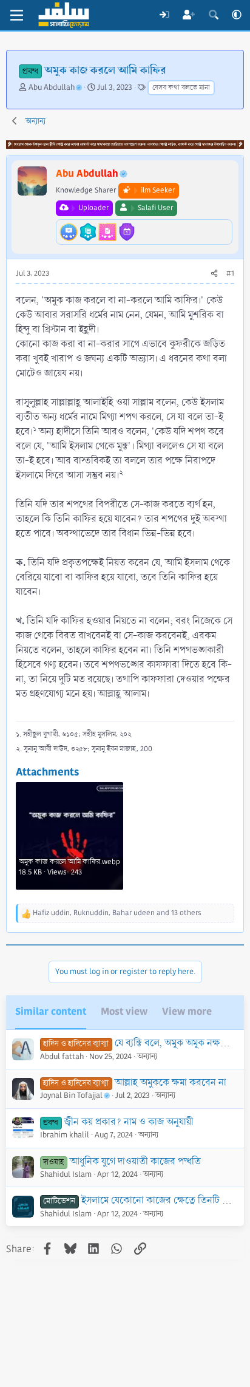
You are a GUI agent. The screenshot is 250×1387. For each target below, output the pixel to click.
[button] (237, 15)
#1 (230, 273)
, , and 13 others (117, 913)
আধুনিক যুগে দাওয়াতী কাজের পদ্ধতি (135, 1161)
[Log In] (164, 15)
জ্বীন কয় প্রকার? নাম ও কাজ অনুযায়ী (129, 1122)
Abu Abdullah (52, 87)
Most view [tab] (124, 1011)
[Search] (213, 15)
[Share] (214, 274)
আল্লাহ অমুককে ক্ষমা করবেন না (170, 1082)
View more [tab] (187, 1011)
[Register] (189, 15)
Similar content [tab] (50, 1011)
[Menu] (16, 15)
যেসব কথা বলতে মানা (181, 88)
